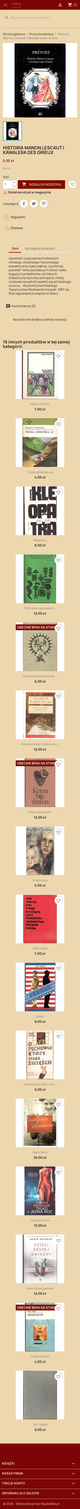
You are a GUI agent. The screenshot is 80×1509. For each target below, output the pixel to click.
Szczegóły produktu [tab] (40, 248)
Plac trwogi (40, 948)
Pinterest (44, 203)
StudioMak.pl (50, 1504)
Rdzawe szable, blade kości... (40, 744)
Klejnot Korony (40, 404)
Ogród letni (40, 1152)
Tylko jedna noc (40, 1220)
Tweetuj (34, 203)
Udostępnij (24, 203)
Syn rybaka (40, 1424)
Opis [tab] (15, 248)
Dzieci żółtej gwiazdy (40, 1288)
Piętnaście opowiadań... (40, 608)
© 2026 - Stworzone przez (22, 1504)
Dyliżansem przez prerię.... (40, 676)
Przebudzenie (40, 1356)
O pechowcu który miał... (40, 1084)
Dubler (40, 1016)
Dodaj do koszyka (41, 184)
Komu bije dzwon (40, 812)
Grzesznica (40, 880)
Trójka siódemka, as (40, 472)
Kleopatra (40, 540)
